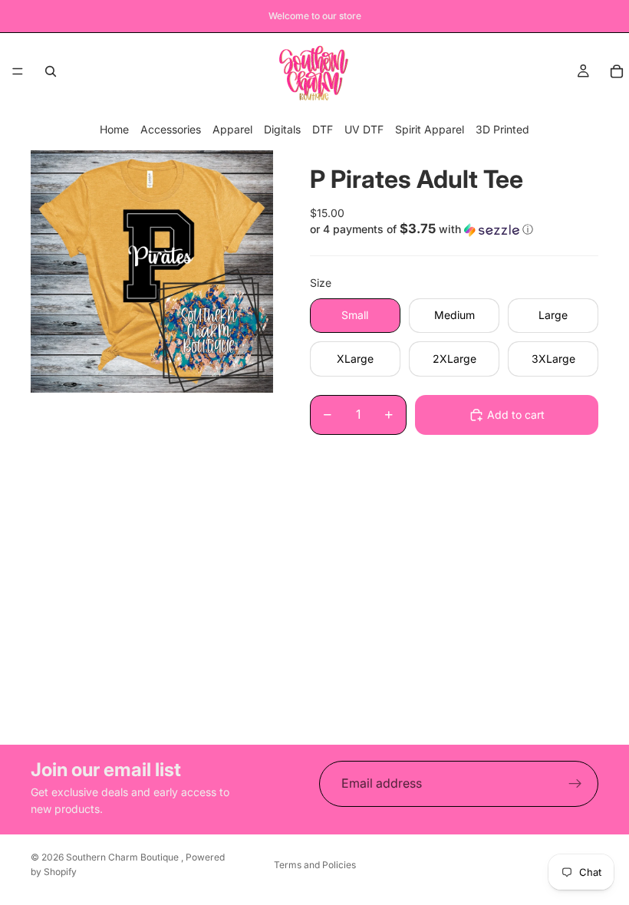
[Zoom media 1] (152, 271)
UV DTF (364, 129)
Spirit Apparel (429, 129)
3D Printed (502, 129)
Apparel (232, 129)
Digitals (282, 129)
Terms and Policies (315, 864)
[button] (454, 229)
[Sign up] (575, 784)
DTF (322, 129)
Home (114, 129)
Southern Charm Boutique (123, 857)
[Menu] (17, 71)
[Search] (51, 71)
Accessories (170, 129)
